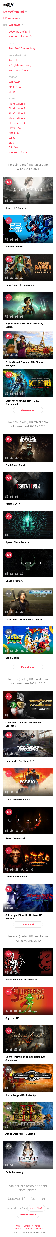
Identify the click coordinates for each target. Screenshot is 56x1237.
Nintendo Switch (19, 152)
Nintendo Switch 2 (20, 36)
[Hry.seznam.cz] (8, 5)
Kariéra (27, 1226)
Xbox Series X (17, 123)
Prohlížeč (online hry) (22, 48)
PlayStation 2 (17, 118)
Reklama (30, 1229)
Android (13, 60)
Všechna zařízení (19, 31)
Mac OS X (15, 86)
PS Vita (13, 147)
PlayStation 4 (17, 108)
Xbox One (15, 128)
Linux (12, 91)
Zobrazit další (28, 410)
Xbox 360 (14, 132)
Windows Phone (19, 70)
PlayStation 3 (17, 113)
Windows (14, 82)
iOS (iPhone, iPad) (20, 65)
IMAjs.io (39, 1229)
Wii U (12, 137)
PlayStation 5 (17, 103)
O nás (18, 1226)
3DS (11, 142)
